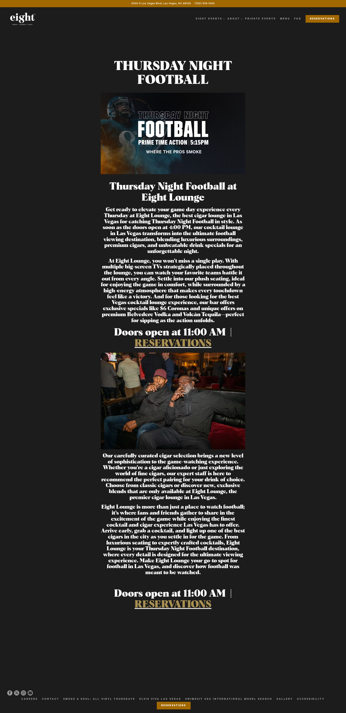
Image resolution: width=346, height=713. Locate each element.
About (234, 18)
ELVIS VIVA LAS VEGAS (160, 699)
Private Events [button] (260, 18)
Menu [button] (285, 18)
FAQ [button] (297, 18)
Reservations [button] (322, 18)
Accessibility (311, 699)
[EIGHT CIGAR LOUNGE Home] (23, 19)
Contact (50, 699)
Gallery (285, 699)
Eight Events (210, 18)
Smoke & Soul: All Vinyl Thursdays (99, 699)
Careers (29, 699)
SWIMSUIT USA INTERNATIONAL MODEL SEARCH (228, 699)
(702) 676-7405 (205, 3)
